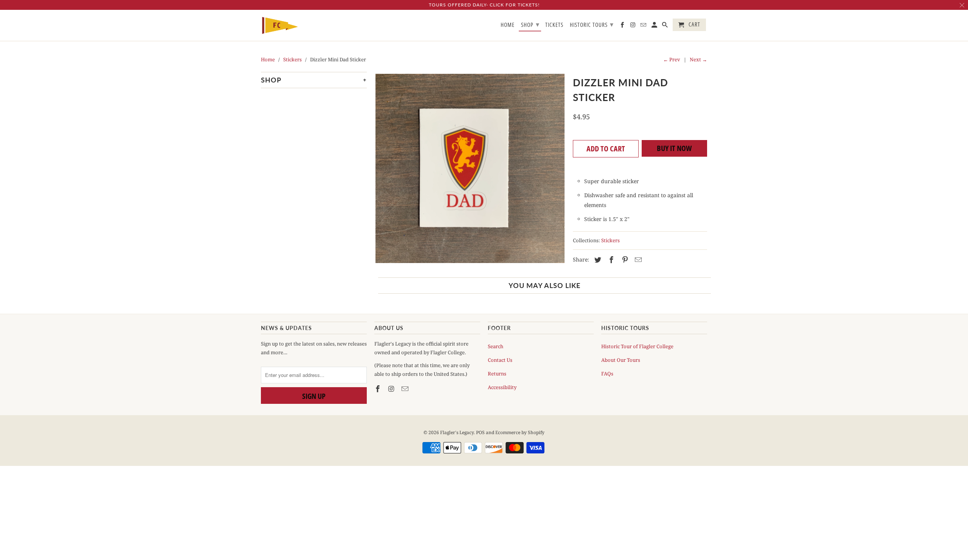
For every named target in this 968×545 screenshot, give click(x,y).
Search (495, 346)
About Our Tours (620, 360)
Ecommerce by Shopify (519, 432)
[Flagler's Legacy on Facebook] (378, 388)
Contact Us (500, 360)
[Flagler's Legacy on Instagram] (392, 388)
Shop (530, 24)
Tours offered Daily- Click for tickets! (484, 5)
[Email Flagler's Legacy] (406, 388)
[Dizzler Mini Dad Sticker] (469, 168)
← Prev (671, 59)
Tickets (554, 25)
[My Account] (655, 26)
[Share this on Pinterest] (624, 259)
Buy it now (674, 148)
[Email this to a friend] (637, 259)
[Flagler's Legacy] (280, 26)
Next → (698, 59)
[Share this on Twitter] (597, 259)
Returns (497, 373)
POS (480, 432)
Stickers (610, 240)
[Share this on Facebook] (610, 259)
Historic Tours (592, 24)
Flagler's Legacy (457, 432)
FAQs (607, 373)
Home (508, 25)
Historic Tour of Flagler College (637, 346)
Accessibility (502, 387)
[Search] (665, 26)
